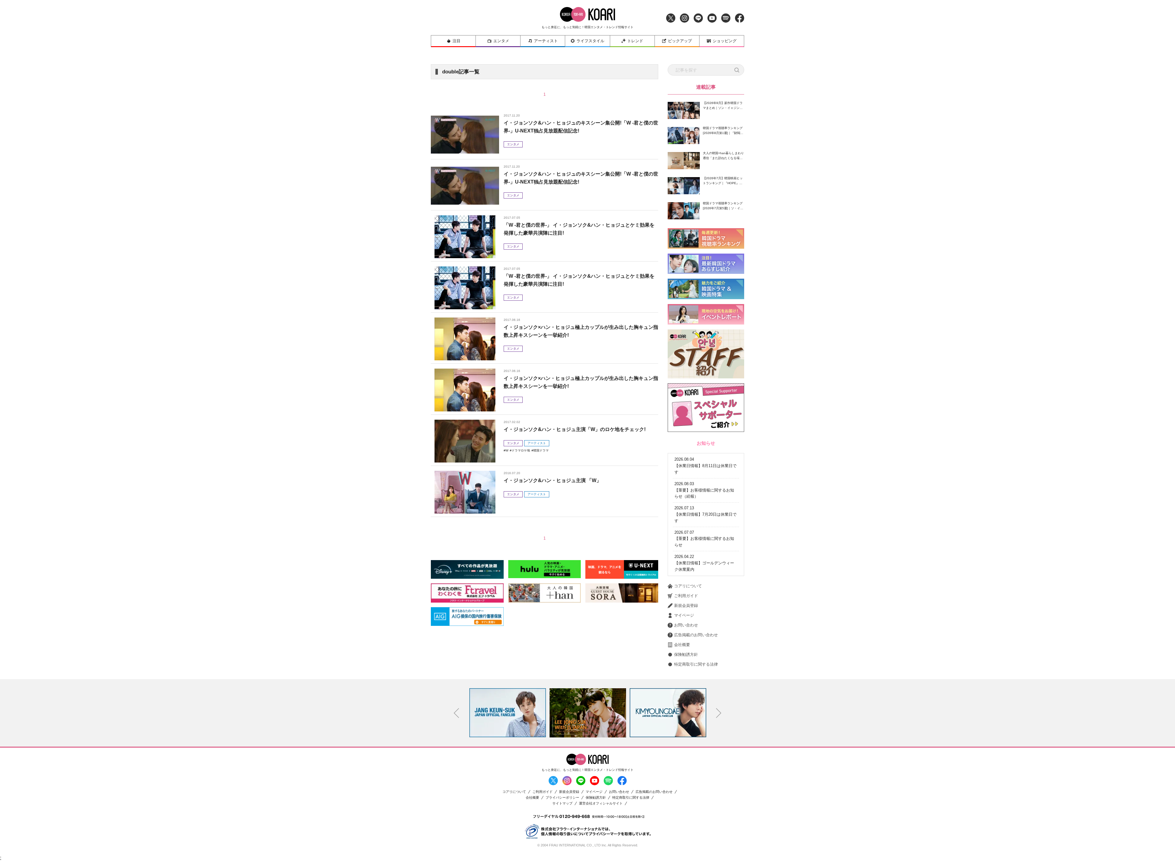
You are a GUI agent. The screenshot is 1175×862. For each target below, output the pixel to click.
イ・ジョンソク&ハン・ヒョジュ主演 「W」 (552, 480)
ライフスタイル (590, 41)
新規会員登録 (686, 605)
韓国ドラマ (541, 450)
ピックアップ (680, 41)
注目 (457, 41)
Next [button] (719, 713)
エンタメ (501, 41)
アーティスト (546, 41)
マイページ (684, 615)
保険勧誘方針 (686, 654)
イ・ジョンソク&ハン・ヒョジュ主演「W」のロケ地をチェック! (575, 429)
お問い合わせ (686, 625)
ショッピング (725, 41)
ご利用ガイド (686, 595)
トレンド (635, 41)
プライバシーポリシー (562, 797)
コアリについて (688, 586)
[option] (508, 712)
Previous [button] (456, 713)
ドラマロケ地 (521, 450)
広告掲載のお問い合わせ (696, 635)
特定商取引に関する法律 (696, 664)
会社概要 (682, 644)
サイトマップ (562, 803)
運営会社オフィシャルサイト (601, 803)
